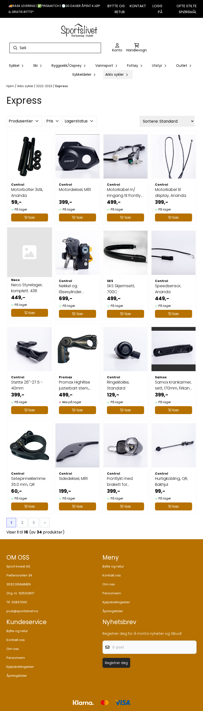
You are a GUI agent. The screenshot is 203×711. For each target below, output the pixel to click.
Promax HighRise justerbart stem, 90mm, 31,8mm (74, 385)
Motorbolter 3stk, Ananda (27, 192)
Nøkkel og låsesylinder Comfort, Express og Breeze (75, 289)
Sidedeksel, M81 (73, 478)
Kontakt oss (111, 575)
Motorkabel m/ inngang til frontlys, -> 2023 (125, 193)
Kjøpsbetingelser (116, 602)
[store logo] (79, 29)
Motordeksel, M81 (75, 189)
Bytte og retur (113, 566)
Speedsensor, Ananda (168, 289)
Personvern (111, 593)
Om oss (108, 584)
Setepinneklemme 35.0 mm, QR (28, 481)
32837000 (19, 602)
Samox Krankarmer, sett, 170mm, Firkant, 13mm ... (173, 385)
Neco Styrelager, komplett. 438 (27, 288)
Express (61, 86)
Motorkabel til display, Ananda (170, 192)
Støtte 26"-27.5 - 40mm (27, 385)
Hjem (10, 86)
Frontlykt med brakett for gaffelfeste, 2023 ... (125, 482)
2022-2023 (44, 86)
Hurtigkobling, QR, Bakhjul (171, 481)
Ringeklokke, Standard (118, 385)
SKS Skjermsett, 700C (121, 289)
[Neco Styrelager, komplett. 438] (29, 252)
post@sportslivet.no (22, 611)
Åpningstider (112, 611)
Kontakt (138, 5)
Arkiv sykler (25, 86)
